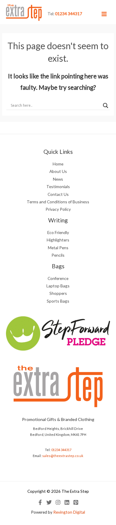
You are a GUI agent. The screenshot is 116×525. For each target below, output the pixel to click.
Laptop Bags (58, 285)
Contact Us (58, 194)
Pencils (58, 255)
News (58, 179)
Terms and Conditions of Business (58, 201)
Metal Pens (58, 247)
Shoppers (58, 293)
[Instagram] (58, 502)
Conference (58, 278)
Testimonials (58, 186)
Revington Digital (69, 512)
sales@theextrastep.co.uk (62, 456)
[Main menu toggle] (104, 14)
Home (58, 163)
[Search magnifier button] (105, 105)
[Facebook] (40, 502)
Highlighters (58, 239)
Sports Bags (58, 300)
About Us (58, 171)
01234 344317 (61, 450)
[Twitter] (49, 502)
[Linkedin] (67, 502)
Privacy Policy (58, 209)
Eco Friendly (58, 232)
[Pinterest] (76, 502)
